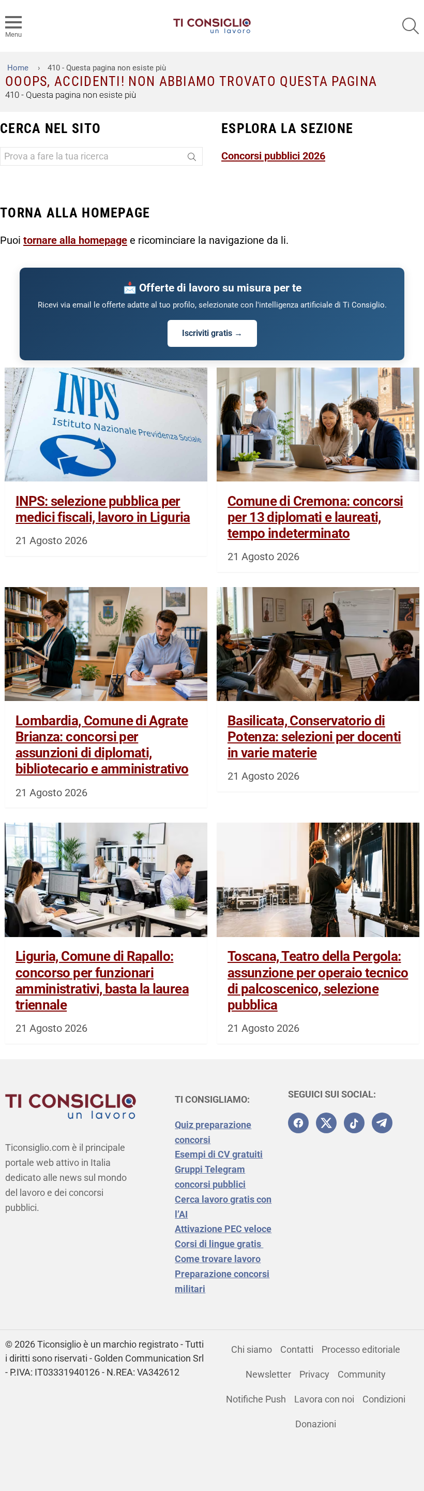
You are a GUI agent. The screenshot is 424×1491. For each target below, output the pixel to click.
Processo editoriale (361, 1349)
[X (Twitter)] (326, 1123)
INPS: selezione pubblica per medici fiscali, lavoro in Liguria (103, 509)
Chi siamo (251, 1349)
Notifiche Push (256, 1399)
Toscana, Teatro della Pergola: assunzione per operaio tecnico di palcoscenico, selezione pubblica (318, 980)
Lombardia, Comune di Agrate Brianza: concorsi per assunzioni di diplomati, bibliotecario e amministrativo (102, 745)
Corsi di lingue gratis (219, 1243)
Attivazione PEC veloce (223, 1228)
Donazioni (315, 1424)
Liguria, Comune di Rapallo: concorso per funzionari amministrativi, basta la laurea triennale (102, 980)
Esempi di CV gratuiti (219, 1154)
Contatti (296, 1349)
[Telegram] (382, 1123)
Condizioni (383, 1399)
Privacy (314, 1374)
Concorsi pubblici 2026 (273, 156)
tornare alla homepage (75, 240)
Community (362, 1374)
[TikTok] (354, 1123)
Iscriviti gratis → (212, 333)
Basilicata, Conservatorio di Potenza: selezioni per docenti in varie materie (314, 737)
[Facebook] (298, 1123)
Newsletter (268, 1374)
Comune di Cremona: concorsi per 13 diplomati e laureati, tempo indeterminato (315, 517)
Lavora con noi (324, 1399)
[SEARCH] (410, 26)
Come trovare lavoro (218, 1258)
